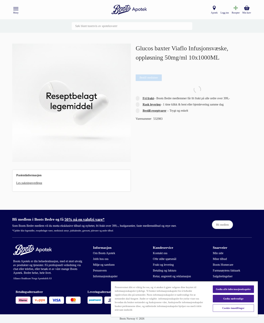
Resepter (236, 12)
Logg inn (225, 12)
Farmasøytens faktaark (226, 270)
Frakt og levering (163, 264)
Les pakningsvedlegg (29, 183)
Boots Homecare (223, 264)
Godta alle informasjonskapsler (233, 289)
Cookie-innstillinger (233, 308)
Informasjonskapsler (105, 276)
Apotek (214, 12)
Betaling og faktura (164, 270)
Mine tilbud (220, 259)
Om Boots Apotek (104, 253)
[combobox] (132, 26)
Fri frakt (148, 98)
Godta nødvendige (233, 298)
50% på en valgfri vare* (85, 219)
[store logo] (129, 10)
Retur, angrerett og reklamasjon (172, 276)
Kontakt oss (160, 253)
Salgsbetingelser (222, 276)
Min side (218, 253)
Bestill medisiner (149, 77)
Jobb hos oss (100, 259)
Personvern (100, 270)
